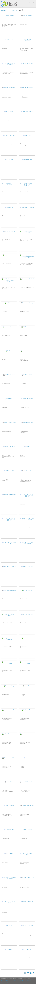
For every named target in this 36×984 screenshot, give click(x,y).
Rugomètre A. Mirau (24, 479)
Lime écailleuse (23, 694)
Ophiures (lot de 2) (24, 886)
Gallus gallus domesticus (24, 240)
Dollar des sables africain (25, 862)
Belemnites (4, 145)
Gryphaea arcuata (23, 50)
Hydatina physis (23, 383)
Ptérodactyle (22, 215)
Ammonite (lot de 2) (6, 239)
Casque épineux (5, 96)
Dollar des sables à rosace (25, 790)
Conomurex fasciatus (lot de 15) (26, 72)
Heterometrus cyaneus (6, 574)
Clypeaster (4, 121)
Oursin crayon (5, 790)
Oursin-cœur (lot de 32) (6, 814)
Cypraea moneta (23, 432)
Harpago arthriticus (23, 599)
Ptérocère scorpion (24, 574)
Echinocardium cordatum (7, 815)
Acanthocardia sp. (5, 694)
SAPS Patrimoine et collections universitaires (21, 980)
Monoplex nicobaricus (24, 97)
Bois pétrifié (4, 215)
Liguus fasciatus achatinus (7, 646)
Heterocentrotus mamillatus (7, 791)
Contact (3, 982)
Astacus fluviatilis (5, 935)
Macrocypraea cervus (6, 73)
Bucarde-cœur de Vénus (7, 718)
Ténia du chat (22, 359)
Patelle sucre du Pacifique (7, 670)
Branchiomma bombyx (24, 311)
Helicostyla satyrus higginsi (7, 622)
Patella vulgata (22, 647)
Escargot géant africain (24, 814)
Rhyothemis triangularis (6, 503)
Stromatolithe (4, 167)
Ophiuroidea (4, 887)
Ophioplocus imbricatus (24, 887)
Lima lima (22, 695)
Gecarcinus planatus (24, 910)
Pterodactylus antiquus (24, 216)
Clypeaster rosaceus (24, 791)
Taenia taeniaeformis (24, 360)
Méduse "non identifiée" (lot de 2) (26, 287)
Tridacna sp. (22, 456)
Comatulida (22, 767)
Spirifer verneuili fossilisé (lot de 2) (9, 24)
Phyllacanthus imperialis (6, 743)
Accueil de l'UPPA (5, 980)
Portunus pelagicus (23, 145)
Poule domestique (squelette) (26, 239)
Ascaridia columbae (5, 480)
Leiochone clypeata (6, 383)
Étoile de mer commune (25, 742)
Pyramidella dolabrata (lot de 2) (26, 120)
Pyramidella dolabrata (24, 121)
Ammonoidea (4, 240)
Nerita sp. (4, 359)
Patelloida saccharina (6, 671)
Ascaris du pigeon (5, 479)
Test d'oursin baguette (6, 742)
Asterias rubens (23, 743)
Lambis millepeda (5, 599)
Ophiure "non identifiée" (7, 886)
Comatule (22, 766)
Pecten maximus (23, 719)
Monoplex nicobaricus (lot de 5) (26, 96)
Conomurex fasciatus (24, 73)
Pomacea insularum (24, 622)
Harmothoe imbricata (6, 335)
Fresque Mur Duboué (6, 263)
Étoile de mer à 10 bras (6, 766)
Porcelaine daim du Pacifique (25, 670)
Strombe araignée (23, 598)
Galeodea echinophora (6, 97)
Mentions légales (10, 982)
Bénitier (21, 455)
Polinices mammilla (23, 335)
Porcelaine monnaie (24, 431)
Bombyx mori (4, 912)
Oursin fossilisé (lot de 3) (7, 120)
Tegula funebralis (23, 838)
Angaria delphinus (5, 838)
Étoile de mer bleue (6, 455)
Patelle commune (23, 646)
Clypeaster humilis (23, 863)
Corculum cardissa (5, 719)
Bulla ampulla (4, 407)
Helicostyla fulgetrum (24, 407)
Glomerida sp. (5, 48)
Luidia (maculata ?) (5, 767)
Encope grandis (5, 862)
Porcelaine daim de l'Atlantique (8, 72)
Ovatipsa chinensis (23, 24)
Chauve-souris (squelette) (7, 191)
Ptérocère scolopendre (6, 598)
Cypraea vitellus (23, 671)
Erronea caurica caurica (6, 431)
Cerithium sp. (4, 311)
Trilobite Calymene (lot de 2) (25, 167)
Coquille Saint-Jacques (24, 718)
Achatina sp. (22, 815)
